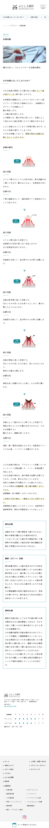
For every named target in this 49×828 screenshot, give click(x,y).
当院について (9, 765)
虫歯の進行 (34, 17)
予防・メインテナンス (13, 802)
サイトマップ (35, 769)
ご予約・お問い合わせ (38, 761)
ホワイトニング (32, 790)
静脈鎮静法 (31, 806)
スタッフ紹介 (9, 769)
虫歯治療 (9, 790)
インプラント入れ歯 (34, 798)
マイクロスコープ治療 (34, 802)
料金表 (7, 781)
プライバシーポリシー (38, 765)
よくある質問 (9, 777)
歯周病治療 (10, 794)
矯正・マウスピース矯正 (14, 810)
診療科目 (8, 786)
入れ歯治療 (10, 798)
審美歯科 (9, 806)
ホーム (7, 761)
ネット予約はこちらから (27, 824)
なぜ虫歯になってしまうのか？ (13, 17)
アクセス (8, 773)
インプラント (31, 794)
